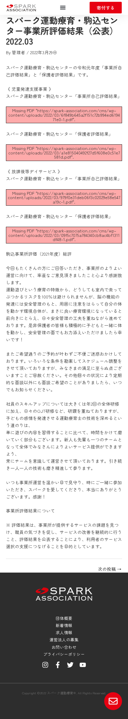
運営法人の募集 (64, 640)
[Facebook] (57, 665)
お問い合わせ (64, 647)
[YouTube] (82, 665)
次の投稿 (109, 569)
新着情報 (64, 625)
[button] (62, 7)
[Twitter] (70, 665)
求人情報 (64, 632)
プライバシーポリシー (64, 654)
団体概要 (64, 618)
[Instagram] (45, 665)
